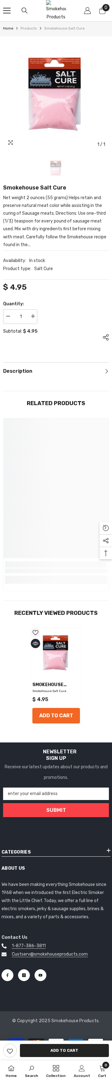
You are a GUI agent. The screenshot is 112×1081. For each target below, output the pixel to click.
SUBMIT (56, 810)
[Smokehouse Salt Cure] (56, 653)
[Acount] (87, 10)
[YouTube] (40, 975)
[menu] (7, 10)
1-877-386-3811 (29, 945)
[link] (10, 1050)
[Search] (24, 10)
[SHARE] (104, 337)
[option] (56, 95)
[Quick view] (35, 643)
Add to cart (64, 1050)
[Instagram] (24, 975)
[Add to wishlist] (35, 632)
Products (29, 28)
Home (8, 28)
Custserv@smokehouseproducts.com (50, 954)
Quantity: (13, 304)
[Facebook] (7, 975)
